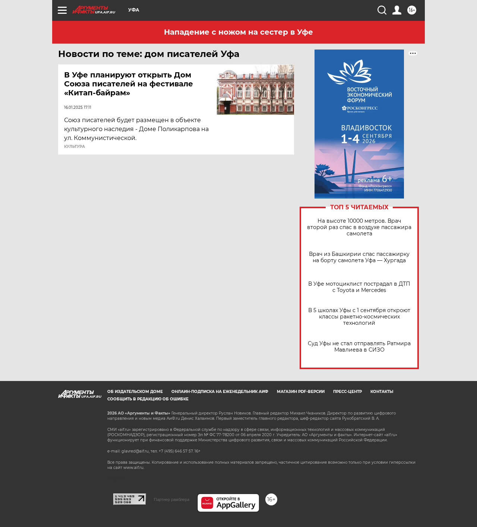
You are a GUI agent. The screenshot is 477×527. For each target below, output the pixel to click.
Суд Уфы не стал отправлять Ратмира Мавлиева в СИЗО (359, 346)
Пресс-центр (347, 391)
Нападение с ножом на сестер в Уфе (238, 32)
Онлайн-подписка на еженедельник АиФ (219, 391)
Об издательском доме (135, 391)
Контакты (381, 391)
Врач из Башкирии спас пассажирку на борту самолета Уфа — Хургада (359, 257)
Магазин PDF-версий (301, 391)
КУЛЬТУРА (74, 147)
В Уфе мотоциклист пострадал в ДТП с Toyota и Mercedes (359, 287)
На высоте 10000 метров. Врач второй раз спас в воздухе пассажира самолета (359, 227)
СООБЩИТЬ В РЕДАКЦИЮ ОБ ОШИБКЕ (148, 399)
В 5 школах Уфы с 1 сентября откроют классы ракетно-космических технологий (359, 316)
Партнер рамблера (171, 499)
